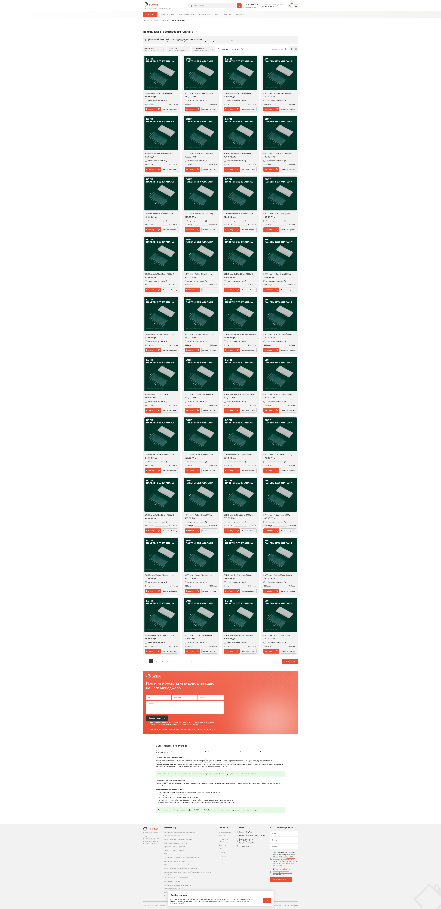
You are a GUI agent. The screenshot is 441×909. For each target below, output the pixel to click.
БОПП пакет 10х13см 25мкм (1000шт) (159, 575)
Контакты (240, 14)
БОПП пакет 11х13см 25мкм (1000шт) (199, 575)
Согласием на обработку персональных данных (180, 724)
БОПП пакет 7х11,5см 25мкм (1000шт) (199, 394)
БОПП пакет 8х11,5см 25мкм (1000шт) (239, 394)
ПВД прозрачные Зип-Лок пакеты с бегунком (180, 868)
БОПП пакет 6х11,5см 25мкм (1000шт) (278, 334)
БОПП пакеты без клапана (173, 836)
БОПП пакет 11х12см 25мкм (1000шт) (199, 455)
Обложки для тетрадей (172, 889)
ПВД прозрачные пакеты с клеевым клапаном (181, 854)
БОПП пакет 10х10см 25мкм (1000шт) (238, 214)
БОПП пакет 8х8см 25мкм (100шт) (158, 153)
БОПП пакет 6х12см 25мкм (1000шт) (159, 515)
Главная (146, 20)
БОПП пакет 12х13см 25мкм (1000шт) (238, 575)
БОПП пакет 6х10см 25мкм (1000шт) (159, 274)
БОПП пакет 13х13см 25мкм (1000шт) (278, 575)
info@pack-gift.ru (249, 7)
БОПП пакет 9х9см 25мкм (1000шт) (199, 214)
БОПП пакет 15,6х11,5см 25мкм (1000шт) (240, 334)
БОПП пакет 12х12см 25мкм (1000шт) (238, 455)
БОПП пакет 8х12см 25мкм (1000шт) (238, 515)
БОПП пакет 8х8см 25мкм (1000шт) (277, 93)
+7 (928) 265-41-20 (250, 4)
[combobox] (212, 5)
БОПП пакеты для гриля (172, 881)
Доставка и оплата (186, 14)
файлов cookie (216, 899)
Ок (267, 900)
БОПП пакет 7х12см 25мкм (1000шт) (199, 515)
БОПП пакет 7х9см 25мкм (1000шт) (277, 153)
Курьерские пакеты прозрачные (175, 847)
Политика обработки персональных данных (232, 901)
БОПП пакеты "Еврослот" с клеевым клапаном (181, 857)
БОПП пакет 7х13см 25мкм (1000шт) (199, 635)
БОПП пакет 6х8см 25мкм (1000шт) (199, 93)
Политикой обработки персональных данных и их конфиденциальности (176, 729)
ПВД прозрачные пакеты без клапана (178, 839)
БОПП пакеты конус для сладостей (177, 861)
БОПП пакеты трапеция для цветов (177, 878)
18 (185, 661)
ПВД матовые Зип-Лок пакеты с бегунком (179, 865)
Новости (227, 14)
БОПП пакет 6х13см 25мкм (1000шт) (159, 635)
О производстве (167, 14)
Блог (217, 14)
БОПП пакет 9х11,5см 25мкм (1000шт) (278, 394)
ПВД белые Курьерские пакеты (175, 843)
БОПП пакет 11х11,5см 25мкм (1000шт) (199, 334)
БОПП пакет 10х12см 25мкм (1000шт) (159, 455)
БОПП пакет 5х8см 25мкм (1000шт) (159, 93)
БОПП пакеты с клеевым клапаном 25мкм (179, 832)
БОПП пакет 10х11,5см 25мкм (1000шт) (160, 334)
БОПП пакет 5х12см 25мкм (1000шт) (277, 455)
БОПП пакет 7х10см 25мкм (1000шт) (199, 274)
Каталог (157, 20)
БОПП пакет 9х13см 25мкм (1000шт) (277, 635)
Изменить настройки (178, 903)
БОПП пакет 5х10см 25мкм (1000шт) (277, 214)
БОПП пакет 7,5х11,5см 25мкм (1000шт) (160, 394)
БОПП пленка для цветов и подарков (177, 885)
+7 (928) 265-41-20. (200, 810)
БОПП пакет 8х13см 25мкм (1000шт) (238, 635)
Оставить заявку (155, 718)
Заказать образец (170, 109)
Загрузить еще (290, 661)
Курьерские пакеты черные (174, 850)
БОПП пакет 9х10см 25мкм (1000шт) (277, 274)
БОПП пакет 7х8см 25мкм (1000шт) (238, 93)
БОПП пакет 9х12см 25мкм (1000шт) (277, 515)
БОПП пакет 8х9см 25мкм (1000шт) (159, 214)
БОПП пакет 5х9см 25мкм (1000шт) (199, 153)
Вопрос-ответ (204, 14)
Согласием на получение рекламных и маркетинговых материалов (285, 863)
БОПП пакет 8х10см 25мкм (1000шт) (238, 274)
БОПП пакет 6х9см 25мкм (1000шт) (238, 153)
